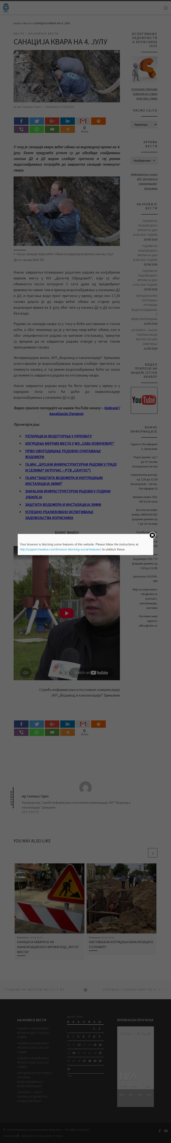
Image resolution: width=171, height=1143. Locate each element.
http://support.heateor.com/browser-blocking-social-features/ (60, 549)
